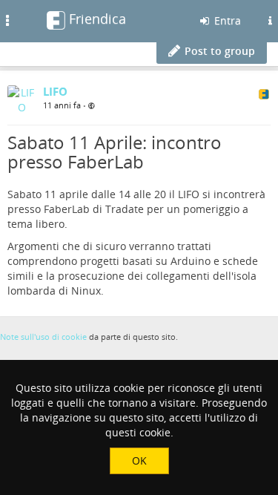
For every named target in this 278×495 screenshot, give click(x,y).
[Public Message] (91, 106)
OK (139, 460)
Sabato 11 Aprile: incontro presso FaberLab (114, 152)
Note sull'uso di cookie (43, 336)
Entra (226, 20)
